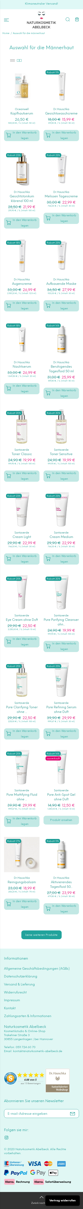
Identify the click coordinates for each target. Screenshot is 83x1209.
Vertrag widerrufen (62, 1200)
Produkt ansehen (61, 820)
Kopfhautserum (21, 113)
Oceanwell (22, 109)
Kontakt (10, 1008)
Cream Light (21, 537)
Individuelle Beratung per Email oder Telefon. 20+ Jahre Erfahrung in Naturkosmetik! (41, 5)
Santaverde (22, 449)
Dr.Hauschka (61, 109)
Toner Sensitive (61, 454)
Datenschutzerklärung (20, 976)
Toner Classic (22, 454)
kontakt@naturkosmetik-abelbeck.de (37, 1051)
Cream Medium (61, 537)
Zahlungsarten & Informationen (27, 1016)
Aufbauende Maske (61, 284)
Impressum (12, 1000)
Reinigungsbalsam (22, 882)
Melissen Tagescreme (61, 196)
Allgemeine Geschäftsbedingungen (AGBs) (37, 968)
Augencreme (22, 284)
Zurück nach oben (41, 1203)
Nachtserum (22, 366)
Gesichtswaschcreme (61, 113)
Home (5, 33)
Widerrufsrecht (15, 992)
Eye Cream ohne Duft (22, 620)
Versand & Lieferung (19, 984)
